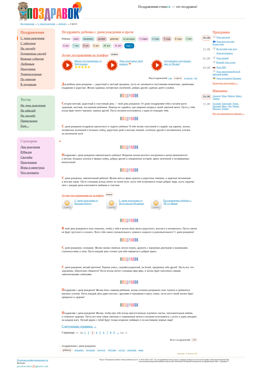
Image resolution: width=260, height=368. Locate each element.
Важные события (32, 58)
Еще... (25, 126)
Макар (236, 106)
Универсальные (31, 74)
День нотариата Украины (228, 78)
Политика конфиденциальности (32, 360)
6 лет (66, 45)
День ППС (221, 67)
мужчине (90, 350)
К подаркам (28, 84)
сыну (76, 38)
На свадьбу (28, 48)
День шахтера (223, 37)
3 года (167, 38)
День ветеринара (224, 53)
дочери (101, 38)
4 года (178, 38)
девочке (114, 38)
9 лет (96, 45)
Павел (239, 96)
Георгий (217, 103)
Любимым (27, 64)
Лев (230, 106)
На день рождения (33, 105)
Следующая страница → (79, 326)
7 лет (76, 45)
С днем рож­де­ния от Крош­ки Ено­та (86, 202)
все (195, 78)
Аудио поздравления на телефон (85, 55)
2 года (155, 38)
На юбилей (28, 110)
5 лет (189, 38)
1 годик (143, 38)
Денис (235, 103)
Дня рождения (30, 147)
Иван (224, 106)
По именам (28, 79)
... (118, 332)
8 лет (86, 45)
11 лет (118, 45)
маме (140, 350)
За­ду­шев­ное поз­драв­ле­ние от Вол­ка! (177, 62)
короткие (131, 350)
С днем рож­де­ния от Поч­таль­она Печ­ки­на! (131, 202)
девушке (112, 350)
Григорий (226, 103)
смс (170, 78)
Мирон (231, 96)
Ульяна (216, 98)
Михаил (217, 109)
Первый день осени (225, 62)
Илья (224, 96)
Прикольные (29, 121)
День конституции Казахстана (223, 42)
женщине (79, 350)
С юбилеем (28, 43)
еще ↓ (129, 45)
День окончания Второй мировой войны (226, 73)
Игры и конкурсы (32, 167)
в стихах (188, 78)
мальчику (88, 38)
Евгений (217, 106)
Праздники (28, 69)
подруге (101, 350)
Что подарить (30, 172)
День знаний (222, 58)
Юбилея (26, 152)
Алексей (217, 96)
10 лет (106, 45)
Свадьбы (26, 157)
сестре (122, 350)
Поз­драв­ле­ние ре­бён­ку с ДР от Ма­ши (177, 202)
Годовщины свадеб (33, 53)
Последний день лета (226, 49)
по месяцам (129, 39)
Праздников (29, 162)
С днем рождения (32, 38)
